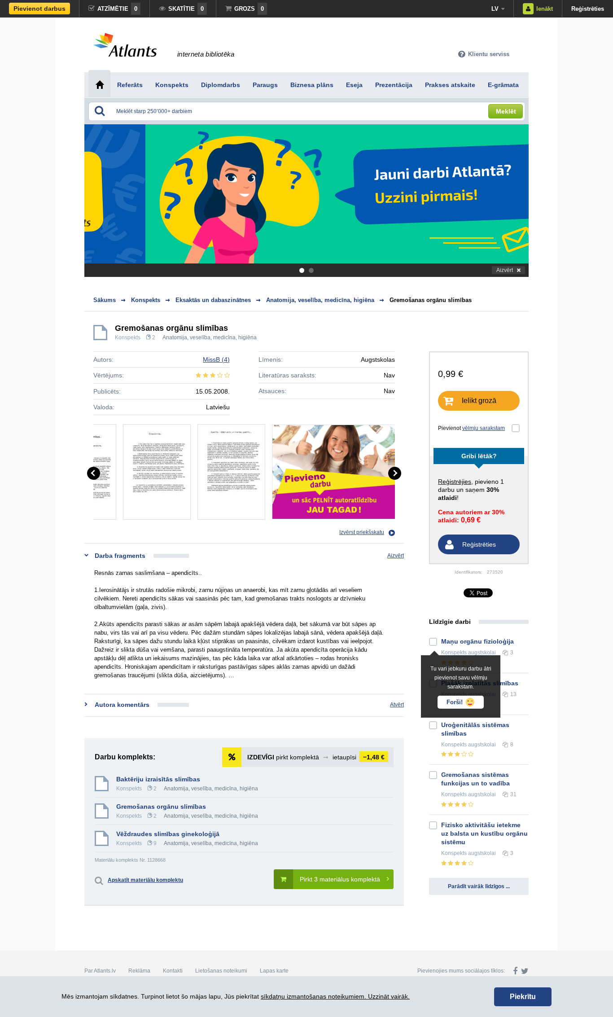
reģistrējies (454, 481)
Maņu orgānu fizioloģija (477, 641)
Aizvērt (504, 270)
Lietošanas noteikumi (221, 971)
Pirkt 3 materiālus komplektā (340, 879)
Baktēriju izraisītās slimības (158, 779)
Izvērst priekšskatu (361, 532)
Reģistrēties (587, 8)
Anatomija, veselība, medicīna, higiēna (209, 337)
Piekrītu (523, 996)
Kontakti (173, 971)
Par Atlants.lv (100, 971)
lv (495, 8)
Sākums (104, 300)
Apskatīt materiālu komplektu (145, 880)
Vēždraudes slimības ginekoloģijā (167, 833)
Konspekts (127, 337)
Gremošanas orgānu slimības (431, 300)
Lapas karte (274, 971)
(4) (216, 359)
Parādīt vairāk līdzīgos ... (479, 886)
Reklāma (139, 971)
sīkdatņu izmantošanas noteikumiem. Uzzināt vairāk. (335, 996)
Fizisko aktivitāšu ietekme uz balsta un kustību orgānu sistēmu (484, 833)
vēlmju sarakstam (483, 428)
